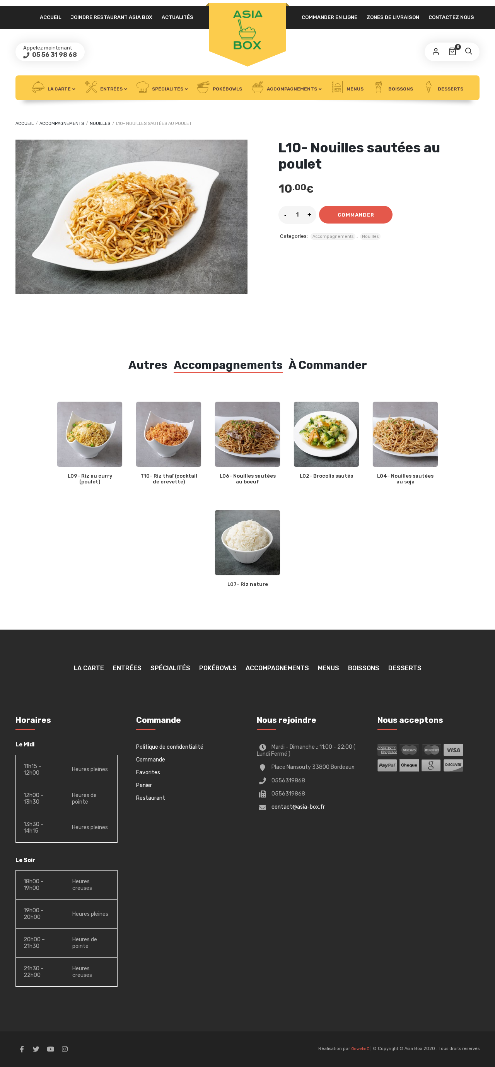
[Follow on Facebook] (21, 1049)
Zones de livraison (393, 17)
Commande (150, 759)
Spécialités (167, 89)
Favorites (148, 772)
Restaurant (150, 798)
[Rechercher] (468, 52)
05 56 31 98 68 (54, 54)
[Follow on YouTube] (50, 1049)
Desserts (450, 89)
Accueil (50, 17)
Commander (356, 215)
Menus (354, 89)
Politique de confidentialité (169, 747)
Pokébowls (227, 89)
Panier (144, 785)
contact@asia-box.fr (298, 807)
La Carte (58, 89)
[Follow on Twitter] (36, 1049)
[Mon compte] (436, 52)
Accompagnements (291, 89)
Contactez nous (451, 17)
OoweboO (360, 1049)
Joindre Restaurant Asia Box (111, 17)
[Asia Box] (247, 30)
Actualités (177, 17)
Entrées (111, 89)
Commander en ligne (329, 17)
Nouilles (100, 123)
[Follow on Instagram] (64, 1049)
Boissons (400, 89)
